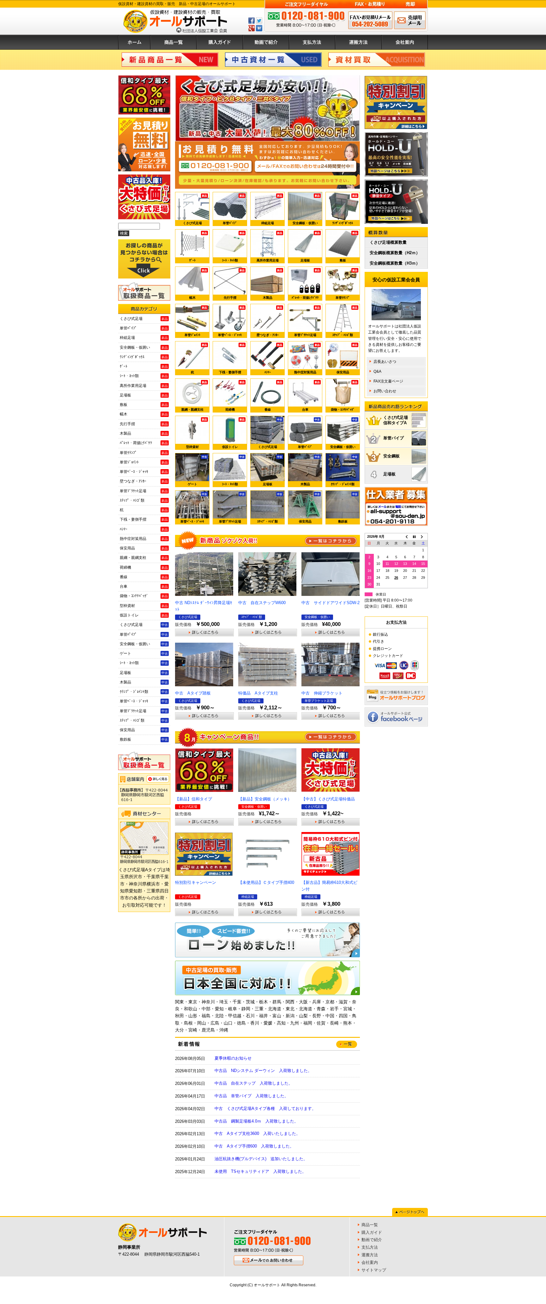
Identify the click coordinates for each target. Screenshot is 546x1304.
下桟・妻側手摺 (232, 359)
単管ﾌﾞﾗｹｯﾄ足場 (307, 321)
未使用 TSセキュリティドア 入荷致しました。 (260, 1171)
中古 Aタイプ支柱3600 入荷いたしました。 (257, 1133)
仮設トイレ (233, 433)
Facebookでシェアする (251, 20)
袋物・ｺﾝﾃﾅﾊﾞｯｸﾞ (344, 396)
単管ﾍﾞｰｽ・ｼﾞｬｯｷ (231, 321)
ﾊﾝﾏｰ (273, 359)
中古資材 (273, 59)
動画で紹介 (266, 42)
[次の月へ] (423, 536)
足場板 (310, 247)
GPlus (251, 28)
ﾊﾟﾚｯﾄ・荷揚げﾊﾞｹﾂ (306, 284)
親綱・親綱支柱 (194, 396)
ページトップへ (410, 1212)
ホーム (134, 42)
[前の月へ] (405, 536)
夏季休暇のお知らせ (233, 1058)
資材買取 (376, 59)
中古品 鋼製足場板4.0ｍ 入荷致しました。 (256, 1121)
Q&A (377, 371)
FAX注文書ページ (388, 381)
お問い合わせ (384, 391)
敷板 (349, 247)
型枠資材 (196, 433)
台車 (311, 396)
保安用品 (347, 359)
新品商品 (170, 59)
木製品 (272, 284)
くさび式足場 (195, 209)
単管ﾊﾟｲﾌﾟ (234, 209)
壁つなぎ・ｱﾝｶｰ (269, 321)
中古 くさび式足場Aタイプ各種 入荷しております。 (265, 1108)
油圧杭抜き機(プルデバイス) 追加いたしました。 (261, 1158)
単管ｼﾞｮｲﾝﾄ (196, 321)
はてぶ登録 (259, 28)
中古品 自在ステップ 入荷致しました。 (254, 1083)
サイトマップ (373, 1270)
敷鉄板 (348, 508)
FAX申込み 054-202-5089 (370, 20)
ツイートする (259, 20)
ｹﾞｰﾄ (198, 247)
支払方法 (312, 42)
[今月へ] (414, 536)
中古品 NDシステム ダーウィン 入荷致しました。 (263, 1070)
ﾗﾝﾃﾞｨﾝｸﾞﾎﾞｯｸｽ (344, 209)
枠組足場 (271, 209)
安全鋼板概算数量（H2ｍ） (395, 252)
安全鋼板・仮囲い (306, 209)
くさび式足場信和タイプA (395, 420)
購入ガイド (220, 42)
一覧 (331, 540)
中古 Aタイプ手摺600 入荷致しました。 (254, 1146)
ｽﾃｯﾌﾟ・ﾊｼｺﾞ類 (344, 321)
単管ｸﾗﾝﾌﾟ (346, 284)
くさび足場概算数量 (388, 242)
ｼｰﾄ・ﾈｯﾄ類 (233, 247)
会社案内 (405, 42)
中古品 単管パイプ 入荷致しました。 (251, 1095)
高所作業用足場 (269, 247)
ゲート (197, 471)
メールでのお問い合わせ (410, 20)
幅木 (198, 284)
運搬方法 (358, 42)
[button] (185, 108)
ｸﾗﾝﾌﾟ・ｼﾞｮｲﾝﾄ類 (344, 471)
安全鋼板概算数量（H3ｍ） (395, 263)
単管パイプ (393, 438)
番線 (273, 396)
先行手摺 (234, 284)
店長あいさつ (384, 361)
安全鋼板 (391, 456)
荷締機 (235, 396)
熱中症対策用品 (307, 359)
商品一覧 (173, 42)
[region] (267, 108)
